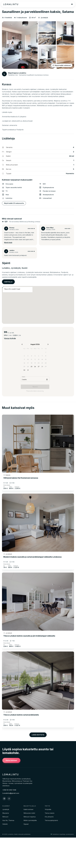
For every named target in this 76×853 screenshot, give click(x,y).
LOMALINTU (11, 4)
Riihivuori (5, 817)
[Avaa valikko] (72, 4)
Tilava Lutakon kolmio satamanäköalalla (21, 715)
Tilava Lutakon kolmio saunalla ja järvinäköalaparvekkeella (29, 636)
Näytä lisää (8, 242)
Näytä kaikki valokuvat (63, 65)
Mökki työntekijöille (30, 820)
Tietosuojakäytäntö (51, 820)
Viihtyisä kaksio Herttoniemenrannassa (20, 478)
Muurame (5, 813)
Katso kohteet (11, 760)
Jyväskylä (8, 554)
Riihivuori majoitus (30, 817)
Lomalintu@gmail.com (10, 793)
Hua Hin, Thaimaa (8, 820)
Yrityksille (48, 809)
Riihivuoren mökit (29, 813)
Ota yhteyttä (49, 817)
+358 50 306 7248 (9, 790)
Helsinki (7, 475)
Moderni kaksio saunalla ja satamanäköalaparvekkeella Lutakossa (32, 557)
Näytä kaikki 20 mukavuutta (14, 203)
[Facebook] (9, 798)
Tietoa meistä (49, 813)
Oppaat (26, 824)
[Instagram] (4, 798)
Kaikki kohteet (28, 809)
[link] (38, 444)
